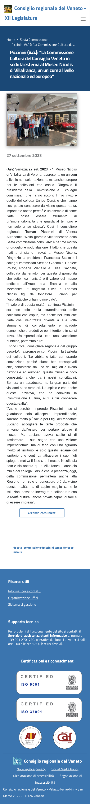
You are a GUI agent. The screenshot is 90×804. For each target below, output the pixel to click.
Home (11, 39)
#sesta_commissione (27, 547)
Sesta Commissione (34, 39)
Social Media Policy (64, 769)
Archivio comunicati (42, 512)
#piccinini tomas (52, 547)
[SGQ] (47, 681)
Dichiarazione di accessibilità (33, 775)
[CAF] (64, 737)
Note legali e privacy (31, 769)
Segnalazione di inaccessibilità (58, 779)
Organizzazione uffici (23, 598)
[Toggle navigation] (83, 18)
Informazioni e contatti (24, 591)
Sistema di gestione (22, 604)
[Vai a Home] (8, 9)
